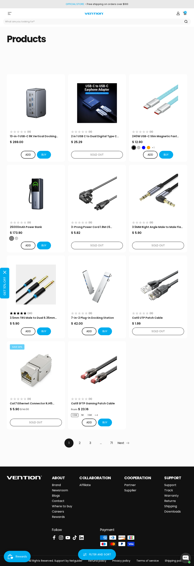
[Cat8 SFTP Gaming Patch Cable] (97, 370)
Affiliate (85, 485)
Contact (58, 501)
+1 (153, 147)
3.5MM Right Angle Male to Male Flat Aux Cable (157, 227)
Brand (56, 485)
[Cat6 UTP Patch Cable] (158, 284)
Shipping (170, 506)
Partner (130, 485)
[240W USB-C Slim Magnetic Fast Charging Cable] (158, 103)
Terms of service (147, 561)
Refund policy (97, 561)
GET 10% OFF (4, 286)
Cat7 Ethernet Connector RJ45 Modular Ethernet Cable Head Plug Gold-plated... (34, 404)
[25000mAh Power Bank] (36, 194)
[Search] (186, 22)
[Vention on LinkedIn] (81, 537)
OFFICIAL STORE (75, 4)
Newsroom (60, 490)
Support (170, 485)
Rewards (58, 517)
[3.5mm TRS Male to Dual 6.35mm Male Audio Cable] (36, 284)
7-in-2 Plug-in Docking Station (92, 318)
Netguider (76, 561)
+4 (96, 415)
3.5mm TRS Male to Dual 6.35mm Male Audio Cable (32, 318)
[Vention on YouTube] (68, 537)
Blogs (56, 496)
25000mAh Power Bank (26, 227)
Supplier (130, 490)
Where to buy (62, 506)
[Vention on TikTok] (74, 537)
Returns (170, 501)
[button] (44, 155)
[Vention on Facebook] (54, 537)
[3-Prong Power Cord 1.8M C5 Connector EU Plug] (97, 194)
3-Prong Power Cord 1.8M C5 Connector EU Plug (90, 227)
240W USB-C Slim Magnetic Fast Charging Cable (154, 136)
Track (168, 490)
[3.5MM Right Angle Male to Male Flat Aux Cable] (158, 194)
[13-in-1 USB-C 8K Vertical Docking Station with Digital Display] (36, 103)
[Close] (4, 272)
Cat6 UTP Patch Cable (147, 318)
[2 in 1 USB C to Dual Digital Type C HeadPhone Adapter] (97, 103)
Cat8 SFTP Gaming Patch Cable (93, 403)
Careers (58, 512)
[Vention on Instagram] (61, 537)
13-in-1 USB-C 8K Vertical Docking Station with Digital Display (33, 136)
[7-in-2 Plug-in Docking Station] (97, 284)
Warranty (171, 496)
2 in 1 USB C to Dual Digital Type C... (95, 136)
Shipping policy (175, 561)
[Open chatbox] (185, 558)
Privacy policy (121, 561)
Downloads (172, 512)
